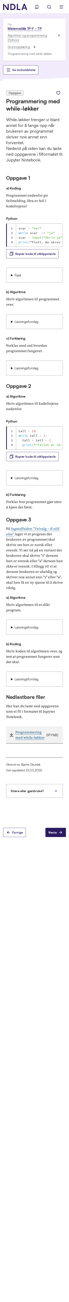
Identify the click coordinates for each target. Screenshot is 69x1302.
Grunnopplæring (19, 47)
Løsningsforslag (26, 321)
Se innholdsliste (23, 70)
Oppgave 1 (18, 178)
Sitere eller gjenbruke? (27, 791)
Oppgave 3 (18, 519)
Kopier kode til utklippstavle (35, 254)
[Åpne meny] (61, 7)
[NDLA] (15, 7)
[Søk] (49, 7)
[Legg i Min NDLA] (58, 93)
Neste (52, 832)
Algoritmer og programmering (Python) (27, 37)
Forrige (17, 832)
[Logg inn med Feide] (36, 7)
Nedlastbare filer (25, 697)
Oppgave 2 (18, 386)
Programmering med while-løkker (30, 735)
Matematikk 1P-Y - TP (25, 28)
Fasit (18, 275)
